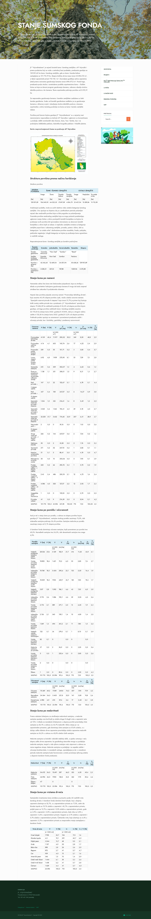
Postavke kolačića (30, 907)
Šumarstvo (27, 18)
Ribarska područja (110, 99)
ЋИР (105, 105)
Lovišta (106, 88)
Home (19, 18)
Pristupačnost (21, 907)
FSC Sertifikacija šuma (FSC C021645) (114, 81)
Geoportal (107, 69)
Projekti (106, 75)
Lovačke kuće (108, 93)
